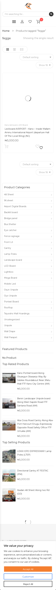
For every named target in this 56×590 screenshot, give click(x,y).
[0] (40, 22)
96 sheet (8, 200)
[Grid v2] (14, 49)
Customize (28, 576)
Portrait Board (11, 301)
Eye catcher (10, 230)
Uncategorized (12, 319)
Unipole (8, 325)
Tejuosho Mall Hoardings (16, 313)
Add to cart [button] (6, 147)
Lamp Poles (10, 254)
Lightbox (8, 272)
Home (6, 30)
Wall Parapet (10, 337)
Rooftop (8, 307)
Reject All (28, 584)
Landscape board (13, 260)
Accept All (28, 569)
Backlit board (11, 212)
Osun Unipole (11, 289)
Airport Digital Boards (15, 206)
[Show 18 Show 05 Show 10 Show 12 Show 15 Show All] (44, 65)
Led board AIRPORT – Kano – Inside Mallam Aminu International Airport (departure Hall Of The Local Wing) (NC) (27, 132)
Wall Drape (9, 331)
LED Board (23, 125)
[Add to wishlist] (40, 147)
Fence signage (12, 236)
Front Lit (8, 242)
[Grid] (7, 49)
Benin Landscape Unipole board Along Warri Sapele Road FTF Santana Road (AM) (33, 402)
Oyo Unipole (10, 295)
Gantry (7, 248)
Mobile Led (10, 283)
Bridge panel (10, 218)
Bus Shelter (10, 224)
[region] (28, 565)
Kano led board (11, 125)
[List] (21, 49)
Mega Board (10, 277)
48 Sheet (9, 194)
